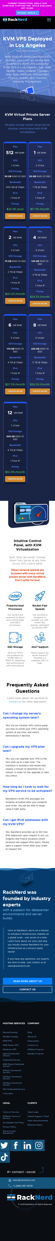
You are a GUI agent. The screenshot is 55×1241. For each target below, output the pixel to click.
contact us (15, 701)
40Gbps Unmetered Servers (12, 1084)
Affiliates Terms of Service (11, 1117)
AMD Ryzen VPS (10, 1045)
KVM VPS (7, 1041)
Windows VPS (9, 1049)
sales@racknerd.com (24, 1180)
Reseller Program (36, 1053)
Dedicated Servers (11, 1060)
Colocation (8, 1093)
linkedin (26, 1141)
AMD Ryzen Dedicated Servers (13, 1065)
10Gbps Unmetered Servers (12, 1071)
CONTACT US (27, 989)
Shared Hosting (10, 1032)
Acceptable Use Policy (13, 1122)
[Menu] (49, 19)
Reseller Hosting (10, 1036)
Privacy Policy (9, 1127)
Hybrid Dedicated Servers (11, 1054)
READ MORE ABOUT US (27, 981)
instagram (38, 1141)
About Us (32, 1036)
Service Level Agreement (9, 1132)
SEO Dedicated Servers (14, 1089)
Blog (30, 1032)
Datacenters (33, 1041)
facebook (15, 1141)
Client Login (33, 1112)
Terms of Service (11, 1112)
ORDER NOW (15, 216)
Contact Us (33, 1045)
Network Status (35, 1125)
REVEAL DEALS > (28, 13)
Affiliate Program (36, 1049)
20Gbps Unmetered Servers (12, 1077)
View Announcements (38, 1120)
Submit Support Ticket (38, 1116)
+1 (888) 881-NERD (22, 1185)
